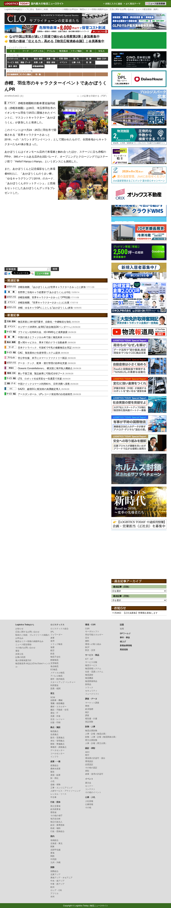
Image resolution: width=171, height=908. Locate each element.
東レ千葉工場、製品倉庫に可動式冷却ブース (41, 373)
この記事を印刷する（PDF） (94, 95)
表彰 (87, 770)
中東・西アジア (57, 883)
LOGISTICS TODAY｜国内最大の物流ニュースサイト (16, 3)
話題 (89, 63)
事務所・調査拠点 (58, 746)
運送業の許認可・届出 (95, 757)
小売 (52, 781)
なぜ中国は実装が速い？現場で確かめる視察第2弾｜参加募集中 (54, 36)
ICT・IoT (89, 658)
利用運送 (54, 685)
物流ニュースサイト (99, 905)
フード (25, 51)
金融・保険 (55, 784)
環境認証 (89, 761)
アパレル (51, 51)
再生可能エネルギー (94, 634)
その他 (88, 807)
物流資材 (89, 674)
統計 (87, 712)
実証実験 (89, 721)
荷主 (25, 59)
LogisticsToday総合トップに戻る (19, 9)
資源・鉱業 (55, 774)
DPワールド (101, 63)
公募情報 (89, 804)
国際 (89, 59)
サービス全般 (91, 662)
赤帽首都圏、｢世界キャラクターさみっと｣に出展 (43, 302)
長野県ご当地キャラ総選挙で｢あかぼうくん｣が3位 (44, 292)
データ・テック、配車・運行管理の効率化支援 (42, 363)
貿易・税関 (55, 688)
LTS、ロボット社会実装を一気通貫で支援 (40, 378)
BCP (87, 647)
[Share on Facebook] (6, 273)
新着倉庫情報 (38, 66)
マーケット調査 (92, 702)
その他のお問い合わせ (25, 647)
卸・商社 (54, 777)
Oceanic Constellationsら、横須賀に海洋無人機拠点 (45, 368)
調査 (87, 715)
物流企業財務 (91, 730)
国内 (76, 59)
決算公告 (19, 653)
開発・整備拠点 (57, 743)
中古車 (53, 797)
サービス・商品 (13, 63)
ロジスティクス (13, 59)
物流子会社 (55, 656)
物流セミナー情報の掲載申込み (94, 9)
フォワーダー (56, 634)
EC (13, 51)
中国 (89, 51)
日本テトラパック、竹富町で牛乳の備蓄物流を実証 (45, 347)
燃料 (87, 640)
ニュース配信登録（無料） (148, 9)
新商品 (88, 684)
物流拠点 (63, 51)
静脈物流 (54, 659)
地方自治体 (55, 818)
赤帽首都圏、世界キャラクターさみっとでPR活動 (44, 297)
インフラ (54, 756)
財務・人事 (38, 63)
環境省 (53, 812)
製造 (52, 771)
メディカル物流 (57, 672)
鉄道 (52, 653)
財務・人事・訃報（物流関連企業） (101, 736)
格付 (87, 754)
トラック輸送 (76, 51)
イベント (63, 63)
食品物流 (54, 666)
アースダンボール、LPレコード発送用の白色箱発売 (45, 394)
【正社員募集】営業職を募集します (140, 612)
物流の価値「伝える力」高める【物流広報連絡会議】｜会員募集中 (56, 41)
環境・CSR (101, 59)
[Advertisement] (56, 236)
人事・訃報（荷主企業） (96, 743)
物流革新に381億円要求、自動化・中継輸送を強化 (44, 321)
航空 (52, 650)
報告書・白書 (91, 718)
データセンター (57, 750)
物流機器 (89, 677)
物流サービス (91, 665)
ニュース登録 (43, 273)
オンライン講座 (25, 74)
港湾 (52, 640)
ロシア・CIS (56, 890)
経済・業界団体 (57, 824)
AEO (87, 751)
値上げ (25, 66)
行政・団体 (63, 59)
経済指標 (89, 708)
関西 (52, 855)
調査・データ (25, 63)
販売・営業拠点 (57, 737)
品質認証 (89, 764)
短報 (122, 628)
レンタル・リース (58, 793)
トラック (89, 687)
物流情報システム (93, 668)
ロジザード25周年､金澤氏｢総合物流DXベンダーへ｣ (45, 326)
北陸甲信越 (55, 849)
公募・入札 (76, 63)
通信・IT (54, 712)
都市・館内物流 (57, 678)
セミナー (89, 785)
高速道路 (51, 66)
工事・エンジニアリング (61, 787)
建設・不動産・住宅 (59, 709)
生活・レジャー (57, 719)
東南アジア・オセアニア (61, 877)
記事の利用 (20, 657)
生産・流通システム (94, 671)
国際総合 (54, 871)
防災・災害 (90, 649)
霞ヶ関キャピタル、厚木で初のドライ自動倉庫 (42, 342)
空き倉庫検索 (13, 74)
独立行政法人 (56, 821)
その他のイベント (93, 792)
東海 (52, 852)
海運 (52, 647)
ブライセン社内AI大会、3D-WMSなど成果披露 (42, 332)
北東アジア (55, 874)
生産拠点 (54, 734)
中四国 (53, 859)
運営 (17, 650)
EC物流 (53, 669)
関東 (52, 846)
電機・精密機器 (57, 703)
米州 (52, 896)
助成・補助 (55, 828)
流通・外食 (55, 715)
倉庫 (52, 637)
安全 (87, 637)
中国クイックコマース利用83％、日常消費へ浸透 (44, 383)
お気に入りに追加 (113, 3)
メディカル (38, 51)
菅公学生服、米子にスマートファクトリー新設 (42, 357)
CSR (87, 628)
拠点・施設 (38, 59)
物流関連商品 (91, 681)
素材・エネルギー (58, 706)
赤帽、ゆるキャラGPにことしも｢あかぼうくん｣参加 (45, 307)
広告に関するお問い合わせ (122, 9)
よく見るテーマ (132, 3)
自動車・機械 (56, 700)
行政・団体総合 (57, 831)
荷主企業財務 (91, 739)
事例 (87, 705)
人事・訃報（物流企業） (96, 733)
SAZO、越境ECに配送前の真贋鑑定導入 (39, 389)
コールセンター (57, 753)
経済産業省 (55, 809)
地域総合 (54, 840)
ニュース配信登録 (23, 644)
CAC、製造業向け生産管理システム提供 (39, 352)
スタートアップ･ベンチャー (62, 682)
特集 (38, 74)
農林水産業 (55, 768)
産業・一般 (51, 59)
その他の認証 (91, 767)
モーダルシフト (92, 631)
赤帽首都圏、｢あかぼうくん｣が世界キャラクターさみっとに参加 (52, 287)
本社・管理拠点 (57, 740)
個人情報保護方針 (23, 660)
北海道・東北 (56, 843)
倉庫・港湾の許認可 (94, 773)
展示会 (88, 782)
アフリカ (54, 893)
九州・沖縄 (55, 862)
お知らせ (19, 628)
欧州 (52, 886)
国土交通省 (55, 805)
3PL (52, 631)
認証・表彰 (51, 63)
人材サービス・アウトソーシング (65, 790)
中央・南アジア (57, 880)
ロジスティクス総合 (59, 628)
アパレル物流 (56, 675)
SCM (52, 697)
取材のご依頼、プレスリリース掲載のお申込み (57, 9)
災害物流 (54, 663)
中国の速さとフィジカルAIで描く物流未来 (40, 337)
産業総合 (54, 765)
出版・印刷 (55, 722)
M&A (101, 51)
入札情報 (89, 801)
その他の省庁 (56, 815)
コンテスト (90, 789)
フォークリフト (92, 693)
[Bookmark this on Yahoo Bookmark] (32, 273)
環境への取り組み (93, 643)
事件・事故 (13, 66)
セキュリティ (91, 690)
